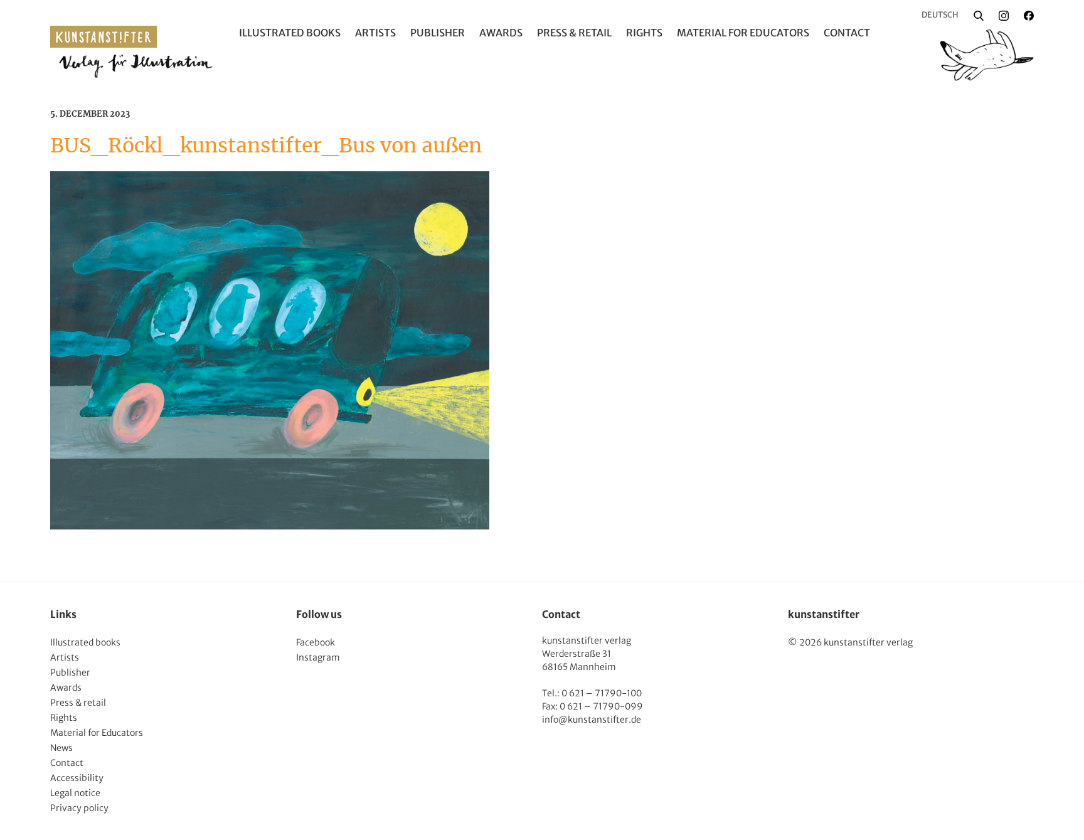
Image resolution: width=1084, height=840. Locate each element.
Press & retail (78, 702)
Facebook (315, 642)
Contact (847, 32)
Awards (501, 32)
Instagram (318, 657)
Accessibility (77, 778)
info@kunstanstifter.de (591, 719)
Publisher (437, 32)
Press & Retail (574, 32)
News (61, 747)
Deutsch (940, 14)
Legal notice (75, 793)
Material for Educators (743, 32)
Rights (644, 32)
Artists (375, 32)
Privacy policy (79, 808)
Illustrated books (290, 32)
